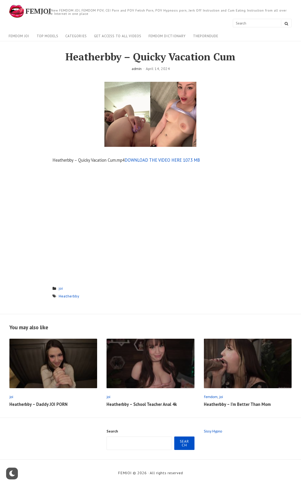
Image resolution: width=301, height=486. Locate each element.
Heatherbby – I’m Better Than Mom (237, 404)
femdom (211, 396)
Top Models (47, 36)
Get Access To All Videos (117, 36)
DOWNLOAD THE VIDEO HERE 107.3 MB (162, 160)
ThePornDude (205, 36)
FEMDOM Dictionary (167, 36)
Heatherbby (69, 296)
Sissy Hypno (213, 431)
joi (61, 288)
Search (112, 431)
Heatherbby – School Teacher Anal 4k (142, 404)
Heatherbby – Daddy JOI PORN (38, 404)
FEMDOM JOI (19, 36)
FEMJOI (38, 11)
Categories (76, 36)
